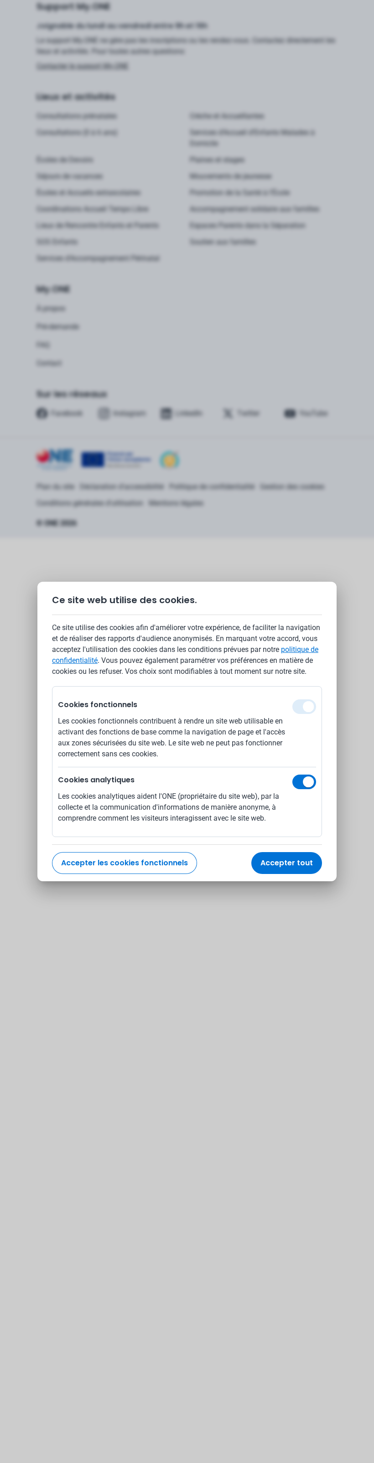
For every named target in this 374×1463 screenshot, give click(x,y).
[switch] (304, 782)
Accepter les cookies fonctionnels (124, 863)
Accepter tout (286, 863)
